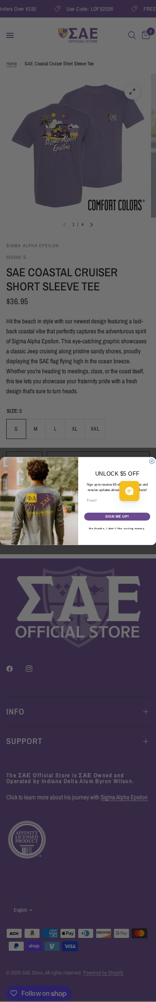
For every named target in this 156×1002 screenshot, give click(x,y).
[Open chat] (129, 491)
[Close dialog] (151, 461)
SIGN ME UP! (117, 516)
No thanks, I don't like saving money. (117, 528)
